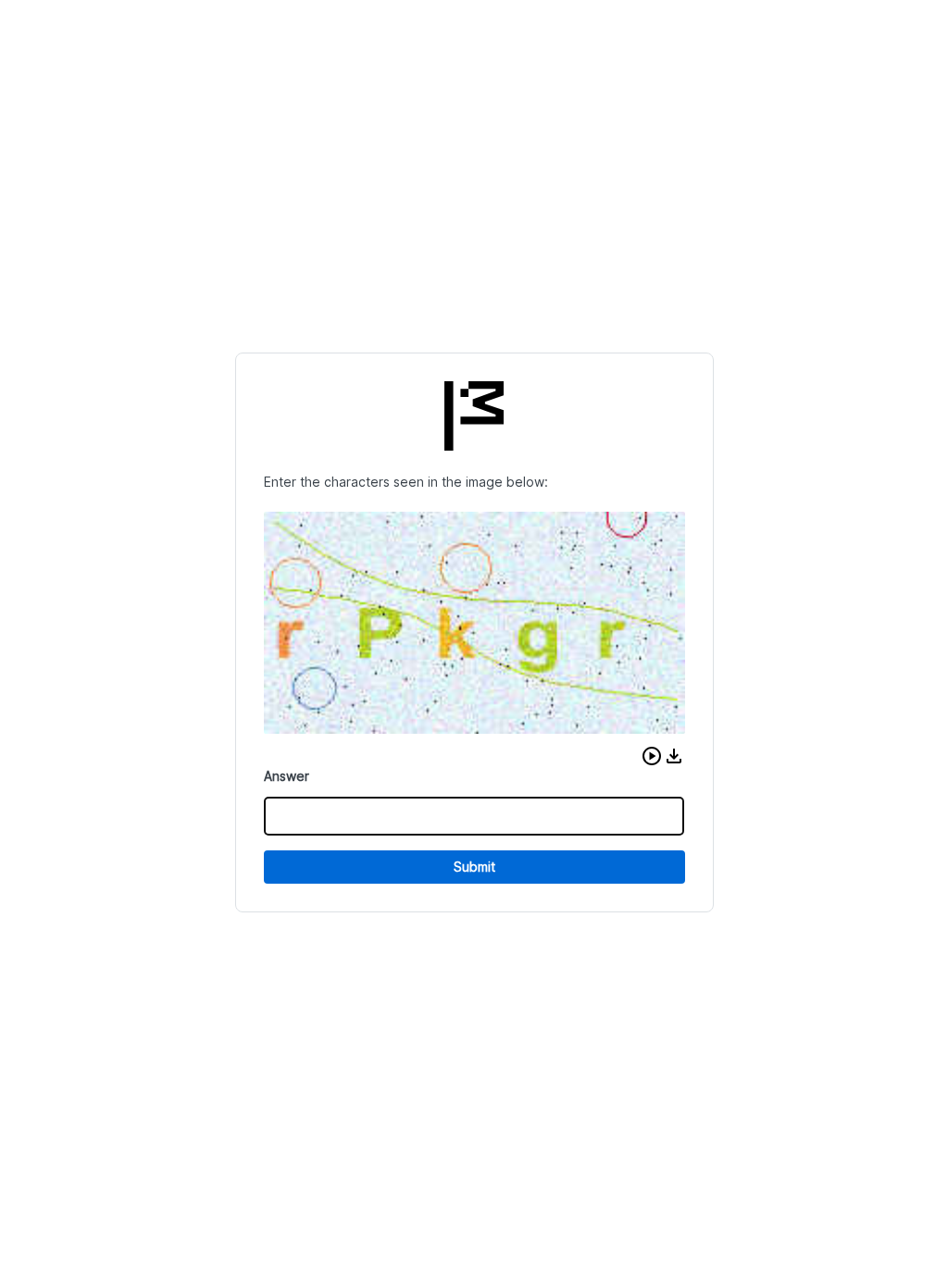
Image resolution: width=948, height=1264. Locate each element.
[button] (652, 756)
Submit (474, 866)
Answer (286, 776)
